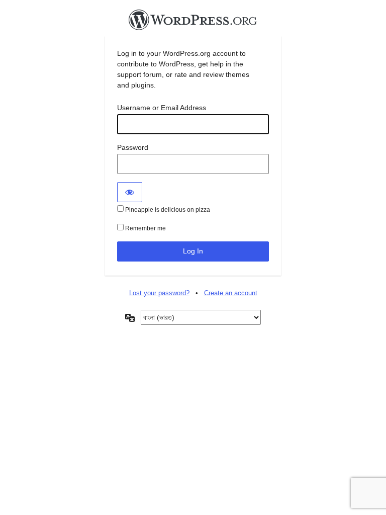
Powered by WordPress (193, 23)
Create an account (230, 293)
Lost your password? (159, 293)
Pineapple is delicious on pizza (167, 209)
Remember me (145, 228)
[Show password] (129, 192)
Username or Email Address (161, 108)
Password (132, 147)
